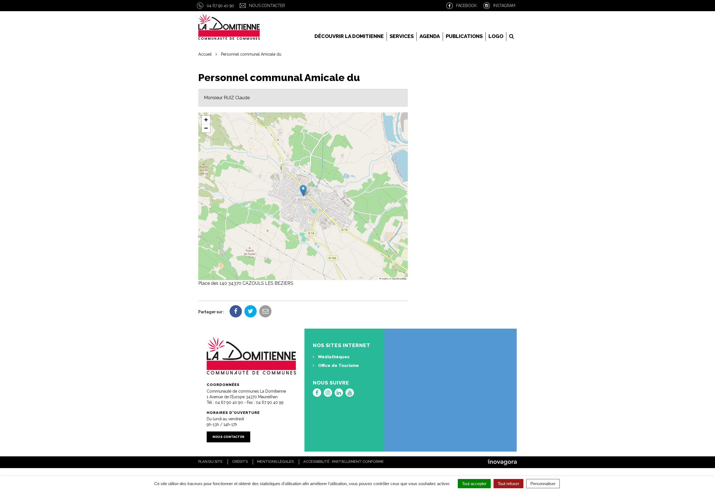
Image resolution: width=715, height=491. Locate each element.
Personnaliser (543, 483)
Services (402, 36)
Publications (464, 36)
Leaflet (384, 278)
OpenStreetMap (399, 278)
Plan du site (210, 461)
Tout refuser (508, 483)
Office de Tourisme (338, 365)
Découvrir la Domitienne (349, 36)
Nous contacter (267, 5)
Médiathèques (333, 356)
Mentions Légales (275, 461)
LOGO (495, 36)
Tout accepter (474, 483)
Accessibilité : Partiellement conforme (343, 461)
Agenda (430, 36)
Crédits (240, 461)
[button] (303, 190)
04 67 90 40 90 (220, 5)
